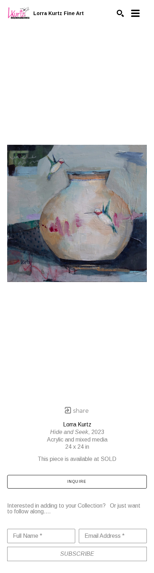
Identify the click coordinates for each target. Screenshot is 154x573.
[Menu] (135, 13)
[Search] (120, 13)
